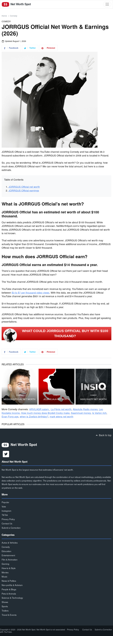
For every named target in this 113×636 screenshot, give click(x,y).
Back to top (104, 435)
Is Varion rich (99, 413)
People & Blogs (9, 589)
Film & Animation (10, 559)
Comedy (13, 15)
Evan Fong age (10, 416)
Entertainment (8, 555)
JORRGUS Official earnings (24, 190)
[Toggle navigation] (107, 4)
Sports (5, 606)
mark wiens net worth (61, 416)
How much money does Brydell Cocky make (45, 413)
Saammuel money (81, 413)
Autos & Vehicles (10, 542)
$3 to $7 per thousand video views (30, 292)
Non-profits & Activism (12, 585)
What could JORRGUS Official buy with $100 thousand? (65, 333)
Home (4, 15)
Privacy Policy (8, 519)
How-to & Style (9, 568)
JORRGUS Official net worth (24, 186)
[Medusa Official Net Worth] (19, 387)
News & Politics (9, 580)
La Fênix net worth (61, 409)
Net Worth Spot (20, 4)
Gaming (5, 563)
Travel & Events (9, 614)
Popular (5, 502)
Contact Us (7, 523)
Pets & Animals (9, 593)
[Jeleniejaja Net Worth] (56, 387)
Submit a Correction (11, 527)
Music (4, 576)
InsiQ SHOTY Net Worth (93, 399)
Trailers (5, 610)
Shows (5, 601)
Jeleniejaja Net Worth (56, 399)
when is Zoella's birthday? (34, 416)
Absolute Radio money (85, 409)
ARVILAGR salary (39, 409)
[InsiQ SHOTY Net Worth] (93, 387)
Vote (4, 506)
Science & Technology (12, 597)
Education (6, 551)
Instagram (6, 510)
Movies (5, 572)
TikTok (5, 514)
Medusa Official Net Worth (19, 399)
